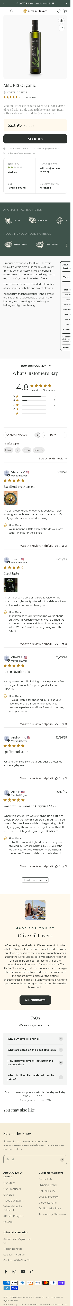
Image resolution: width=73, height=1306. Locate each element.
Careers (7, 1221)
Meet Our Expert (13, 1200)
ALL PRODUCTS (35, 1000)
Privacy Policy (10, 1304)
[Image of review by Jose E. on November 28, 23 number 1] (10, 585)
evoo (27, 450)
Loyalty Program (49, 1196)
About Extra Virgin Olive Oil (17, 1241)
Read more (52, 831)
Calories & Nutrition (14, 1254)
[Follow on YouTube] (23, 1271)
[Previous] (4, 3)
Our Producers (12, 1188)
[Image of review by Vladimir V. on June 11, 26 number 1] (10, 498)
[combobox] (53, 458)
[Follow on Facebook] (5, 1271)
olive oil (38, 450)
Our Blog (8, 1194)
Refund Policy (47, 1191)
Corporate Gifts (48, 1202)
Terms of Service (28, 1304)
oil (17, 450)
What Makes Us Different (12, 1208)
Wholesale (45, 1304)
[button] (61, 28)
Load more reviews (35, 880)
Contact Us (45, 1179)
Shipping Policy (48, 1185)
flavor (8, 450)
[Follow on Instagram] (14, 1271)
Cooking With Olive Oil (16, 1260)
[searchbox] (19, 435)
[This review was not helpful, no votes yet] (63, 545)
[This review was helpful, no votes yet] (56, 545)
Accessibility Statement (53, 1214)
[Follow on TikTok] (31, 1271)
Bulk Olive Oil (60, 1304)
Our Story (9, 1183)
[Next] (66, 3)
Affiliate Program (13, 1216)
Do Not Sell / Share (50, 1208)
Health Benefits (12, 1248)
